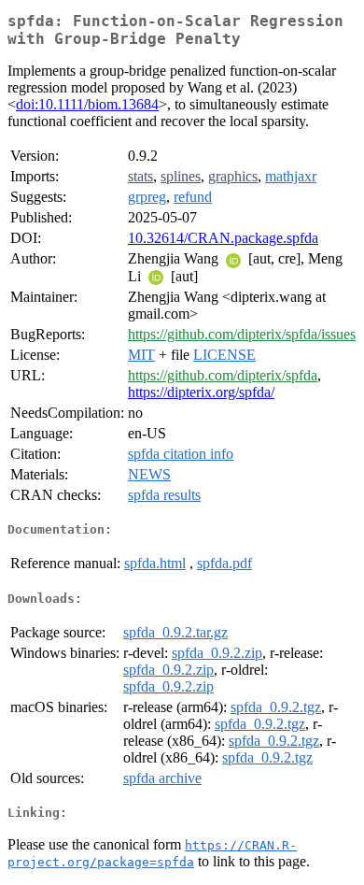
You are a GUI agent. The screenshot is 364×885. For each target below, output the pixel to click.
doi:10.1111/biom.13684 (87, 104)
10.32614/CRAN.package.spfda (223, 238)
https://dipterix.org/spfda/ (201, 392)
